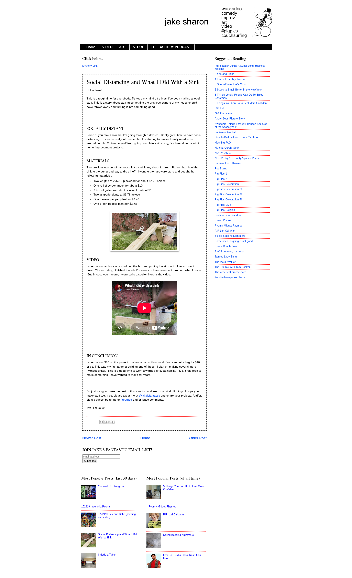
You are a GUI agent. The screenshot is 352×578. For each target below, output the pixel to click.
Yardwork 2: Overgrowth (112, 486)
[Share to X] (109, 422)
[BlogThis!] (105, 422)
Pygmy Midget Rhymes (228, 225)
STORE (138, 47)
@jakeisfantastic (150, 395)
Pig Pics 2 (221, 178)
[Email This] (101, 422)
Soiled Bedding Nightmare (230, 235)
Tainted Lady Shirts (226, 256)
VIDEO (107, 47)
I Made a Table (107, 554)
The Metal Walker (225, 261)
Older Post (198, 438)
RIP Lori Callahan (225, 230)
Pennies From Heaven (228, 163)
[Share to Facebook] (113, 422)
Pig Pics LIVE (223, 204)
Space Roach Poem (226, 246)
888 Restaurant (224, 113)
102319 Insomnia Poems (96, 506)
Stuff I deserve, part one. (229, 251)
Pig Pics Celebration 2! (228, 189)
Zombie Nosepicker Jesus (230, 277)
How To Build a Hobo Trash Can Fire (236, 137)
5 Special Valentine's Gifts (230, 84)
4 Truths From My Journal (230, 79)
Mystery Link (90, 65)
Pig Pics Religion (225, 209)
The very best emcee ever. (230, 272)
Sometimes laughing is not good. (234, 241)
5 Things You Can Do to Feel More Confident (241, 103)
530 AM (219, 108)
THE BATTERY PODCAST (171, 47)
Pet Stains (221, 168)
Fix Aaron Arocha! (225, 132)
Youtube (126, 399)
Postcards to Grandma (228, 215)
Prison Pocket (223, 220)
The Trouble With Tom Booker (232, 267)
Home (91, 47)
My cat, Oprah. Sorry (227, 147)
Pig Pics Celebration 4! (228, 199)
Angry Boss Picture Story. (230, 118)
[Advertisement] (242, 500)
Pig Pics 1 (221, 173)
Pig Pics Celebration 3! (228, 194)
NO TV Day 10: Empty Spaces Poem (237, 158)
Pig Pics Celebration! (227, 184)
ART (122, 47)
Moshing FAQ (223, 142)
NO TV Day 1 (223, 152)
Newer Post (91, 438)
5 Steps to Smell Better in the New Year (238, 89)
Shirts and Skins (224, 73)
